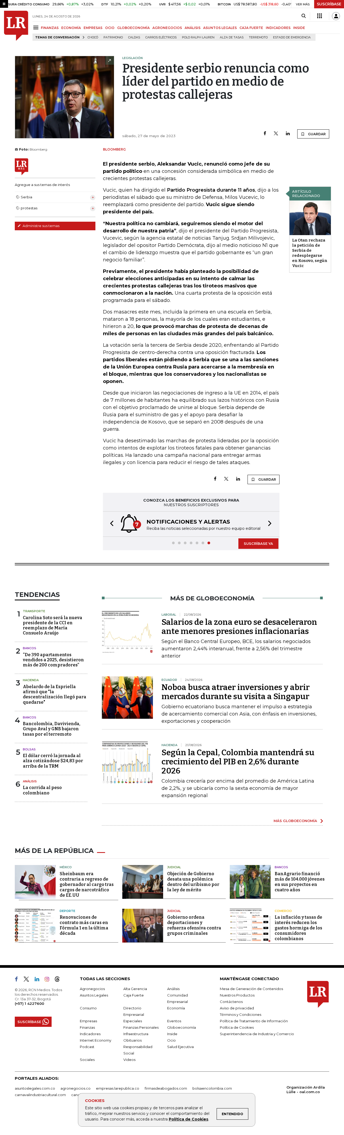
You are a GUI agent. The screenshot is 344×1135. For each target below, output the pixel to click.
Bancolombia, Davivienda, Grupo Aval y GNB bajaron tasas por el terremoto (51, 728)
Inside (172, 1034)
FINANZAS (50, 28)
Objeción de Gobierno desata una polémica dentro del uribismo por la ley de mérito (193, 881)
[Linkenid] (39, 980)
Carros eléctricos (161, 37)
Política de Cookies (188, 1119)
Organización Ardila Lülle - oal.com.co (305, 1089)
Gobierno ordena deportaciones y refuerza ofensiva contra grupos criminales (194, 925)
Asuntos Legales (94, 995)
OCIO (109, 28)
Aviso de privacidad (237, 1008)
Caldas (134, 37)
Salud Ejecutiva (180, 1047)
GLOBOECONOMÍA (133, 28)
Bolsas (29, 749)
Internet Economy (95, 1040)
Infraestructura (135, 1034)
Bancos (29, 648)
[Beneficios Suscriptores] (320, 16)
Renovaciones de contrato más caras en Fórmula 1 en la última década (84, 925)
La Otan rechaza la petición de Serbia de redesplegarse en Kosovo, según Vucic (309, 253)
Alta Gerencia (135, 989)
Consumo (88, 1008)
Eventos (174, 1021)
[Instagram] (49, 980)
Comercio (283, 911)
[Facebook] (265, 133)
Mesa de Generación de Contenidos (251, 989)
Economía (176, 1008)
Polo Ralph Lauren (198, 37)
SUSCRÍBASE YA (258, 543)
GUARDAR (316, 134)
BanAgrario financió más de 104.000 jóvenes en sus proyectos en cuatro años (300, 881)
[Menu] (37, 27)
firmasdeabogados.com (166, 1088)
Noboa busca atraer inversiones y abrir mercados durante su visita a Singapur (236, 692)
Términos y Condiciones (240, 1014)
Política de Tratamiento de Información (254, 1021)
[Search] (303, 16)
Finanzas (87, 1027)
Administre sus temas (40, 226)
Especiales (132, 1021)
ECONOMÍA (71, 28)
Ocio (171, 1040)
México (66, 867)
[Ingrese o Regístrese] (336, 16)
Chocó (93, 37)
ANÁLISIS (192, 28)
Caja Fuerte (133, 995)
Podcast (87, 1047)
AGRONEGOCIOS (167, 28)
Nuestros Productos (237, 995)
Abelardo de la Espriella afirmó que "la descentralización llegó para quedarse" (54, 694)
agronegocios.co (75, 1088)
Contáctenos (231, 1001)
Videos (129, 1059)
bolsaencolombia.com (212, 1088)
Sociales (87, 1059)
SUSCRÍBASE (329, 4)
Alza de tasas (231, 37)
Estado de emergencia (292, 37)
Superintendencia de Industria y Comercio (257, 1034)
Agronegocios (92, 989)
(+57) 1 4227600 (29, 1003)
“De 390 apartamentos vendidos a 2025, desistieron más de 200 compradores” (53, 659)
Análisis (30, 781)
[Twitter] (276, 133)
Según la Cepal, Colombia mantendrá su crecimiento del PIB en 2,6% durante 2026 (238, 762)
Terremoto (258, 37)
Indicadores (90, 1034)
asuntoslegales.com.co (35, 1088)
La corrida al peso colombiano (42, 790)
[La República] (16, 26)
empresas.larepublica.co (117, 1088)
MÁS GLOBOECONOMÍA (295, 821)
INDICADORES (278, 28)
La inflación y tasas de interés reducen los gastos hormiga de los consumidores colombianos (298, 928)
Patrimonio (113, 37)
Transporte (34, 611)
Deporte (67, 911)
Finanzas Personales (141, 1027)
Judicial (174, 867)
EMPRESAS (93, 28)
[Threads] (59, 980)
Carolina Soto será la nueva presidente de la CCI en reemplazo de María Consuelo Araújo (52, 625)
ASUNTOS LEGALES (220, 28)
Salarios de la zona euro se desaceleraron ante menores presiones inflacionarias (239, 626)
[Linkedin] (288, 133)
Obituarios (132, 1040)
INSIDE (299, 28)
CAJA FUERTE (251, 28)
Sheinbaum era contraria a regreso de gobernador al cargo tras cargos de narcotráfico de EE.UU (87, 884)
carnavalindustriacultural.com (40, 1095)
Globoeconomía (181, 1027)
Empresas (88, 1021)
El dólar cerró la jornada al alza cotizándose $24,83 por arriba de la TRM (53, 760)
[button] (110, 524)
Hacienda (31, 680)
